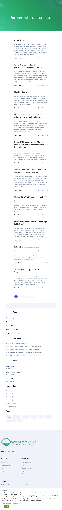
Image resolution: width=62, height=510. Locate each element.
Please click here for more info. (10, 503)
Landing (26, 417)
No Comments (44, 58)
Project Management (13, 403)
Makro (33, 417)
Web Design (11, 421)
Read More (17, 58)
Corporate (17, 417)
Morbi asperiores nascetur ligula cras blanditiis (28, 349)
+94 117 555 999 (9, 451)
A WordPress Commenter (13, 343)
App (9, 417)
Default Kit (25, 343)
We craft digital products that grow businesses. (28, 346)
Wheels (20, 421)
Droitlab (9, 394)
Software (48, 417)
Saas (40, 417)
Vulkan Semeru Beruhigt (13, 322)
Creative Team (11, 391)
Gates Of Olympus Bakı (13, 334)
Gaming (9, 400)
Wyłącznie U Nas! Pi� (12, 330)
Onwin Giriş (10, 318)
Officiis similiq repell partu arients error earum (29, 356)
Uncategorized (12, 406)
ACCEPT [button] (6, 506)
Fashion (9, 397)
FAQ (2, 468)
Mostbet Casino (11, 326)
